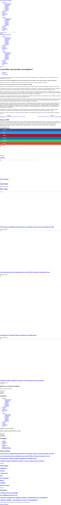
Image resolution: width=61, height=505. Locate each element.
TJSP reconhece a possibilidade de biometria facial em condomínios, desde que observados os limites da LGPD (27, 227)
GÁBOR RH (3, 468)
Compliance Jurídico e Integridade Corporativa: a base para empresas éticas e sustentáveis (22, 380)
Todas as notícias (8, 3)
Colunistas (4, 11)
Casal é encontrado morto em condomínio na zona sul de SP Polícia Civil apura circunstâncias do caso (25, 272)
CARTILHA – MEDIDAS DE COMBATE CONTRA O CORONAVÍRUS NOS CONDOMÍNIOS (24, 497)
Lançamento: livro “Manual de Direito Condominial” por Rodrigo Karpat (18, 335)
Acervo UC (4, 13)
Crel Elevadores (4, 473)
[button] (30, 130)
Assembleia (7, 5)
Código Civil (10, 105)
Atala (1, 475)
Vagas (3, 15)
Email (1, 392)
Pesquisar (2, 32)
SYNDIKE (2, 483)
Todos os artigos (4, 127)
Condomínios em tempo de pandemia (9, 492)
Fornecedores (4, 14)
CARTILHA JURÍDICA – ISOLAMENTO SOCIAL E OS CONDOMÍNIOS (18, 500)
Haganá (2, 480)
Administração (7, 4)
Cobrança (6, 6)
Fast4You (2, 157)
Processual (7, 7)
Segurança (7, 8)
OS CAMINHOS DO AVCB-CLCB (8, 495)
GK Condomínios (4, 179)
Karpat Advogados (4, 485)
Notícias (3, 2)
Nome (1, 390)
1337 (6, 105)
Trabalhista (7, 10)
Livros (3, 12)
